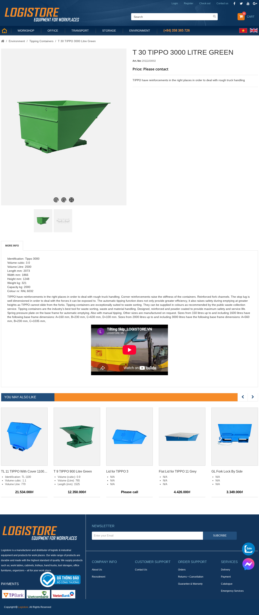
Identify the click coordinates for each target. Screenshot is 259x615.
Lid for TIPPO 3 (117, 471)
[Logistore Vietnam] (42, 14)
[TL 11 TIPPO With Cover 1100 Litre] (24, 436)
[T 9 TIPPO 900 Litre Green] (77, 436)
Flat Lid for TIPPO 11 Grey (177, 471)
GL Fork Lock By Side (227, 471)
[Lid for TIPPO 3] (129, 436)
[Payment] (38, 594)
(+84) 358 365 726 (176, 30)
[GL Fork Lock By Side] (235, 436)
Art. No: (137, 60)
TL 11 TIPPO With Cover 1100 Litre (24, 471)
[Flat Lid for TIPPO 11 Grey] (182, 436)
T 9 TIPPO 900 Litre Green (73, 471)
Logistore (23, 607)
